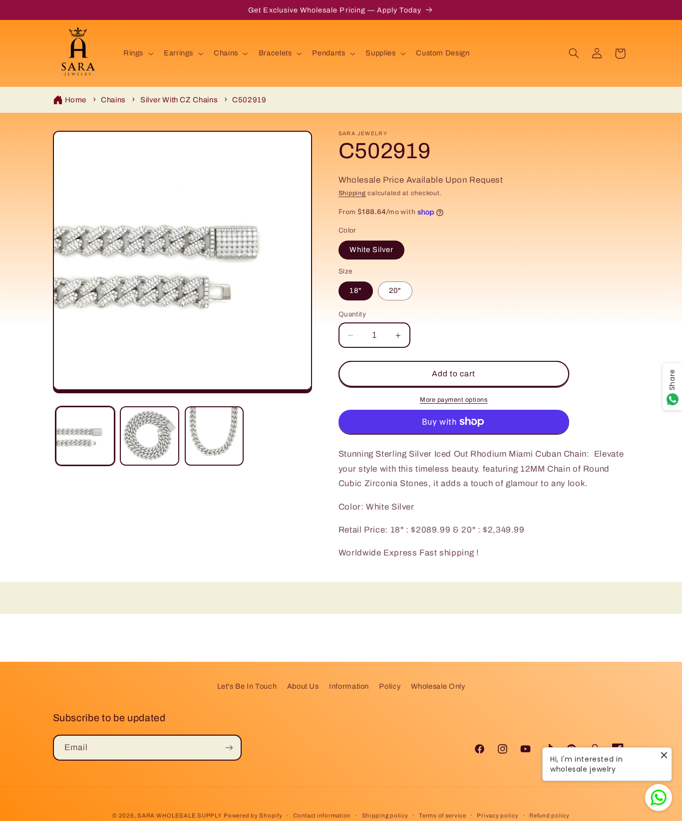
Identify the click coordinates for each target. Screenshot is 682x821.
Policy (389, 686)
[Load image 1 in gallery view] (85, 436)
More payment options (454, 399)
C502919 (249, 100)
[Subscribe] (228, 747)
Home (76, 100)
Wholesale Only (438, 686)
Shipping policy (385, 816)
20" (395, 291)
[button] (137, 53)
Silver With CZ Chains (179, 100)
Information (349, 686)
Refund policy (549, 816)
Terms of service (442, 816)
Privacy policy (497, 816)
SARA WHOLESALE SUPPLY (179, 816)
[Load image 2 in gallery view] (149, 436)
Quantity (352, 314)
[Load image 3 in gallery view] (214, 436)
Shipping (352, 193)
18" (355, 291)
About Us (303, 686)
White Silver (371, 250)
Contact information (322, 816)
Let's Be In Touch (247, 686)
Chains (113, 100)
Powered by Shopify (253, 816)
